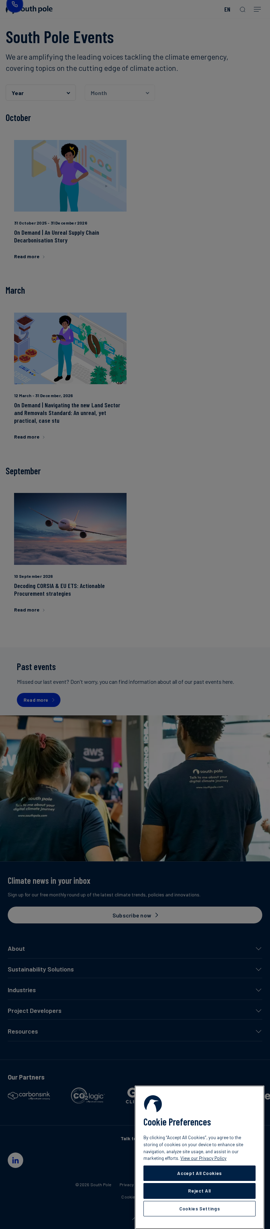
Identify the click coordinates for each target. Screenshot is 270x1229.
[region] (199, 1157)
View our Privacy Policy (203, 1158)
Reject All (199, 1191)
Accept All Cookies (199, 1173)
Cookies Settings (199, 1208)
